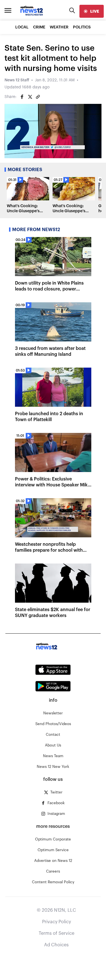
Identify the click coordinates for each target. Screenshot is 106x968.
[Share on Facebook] (22, 97)
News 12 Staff (17, 80)
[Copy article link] (38, 97)
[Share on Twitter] (30, 97)
